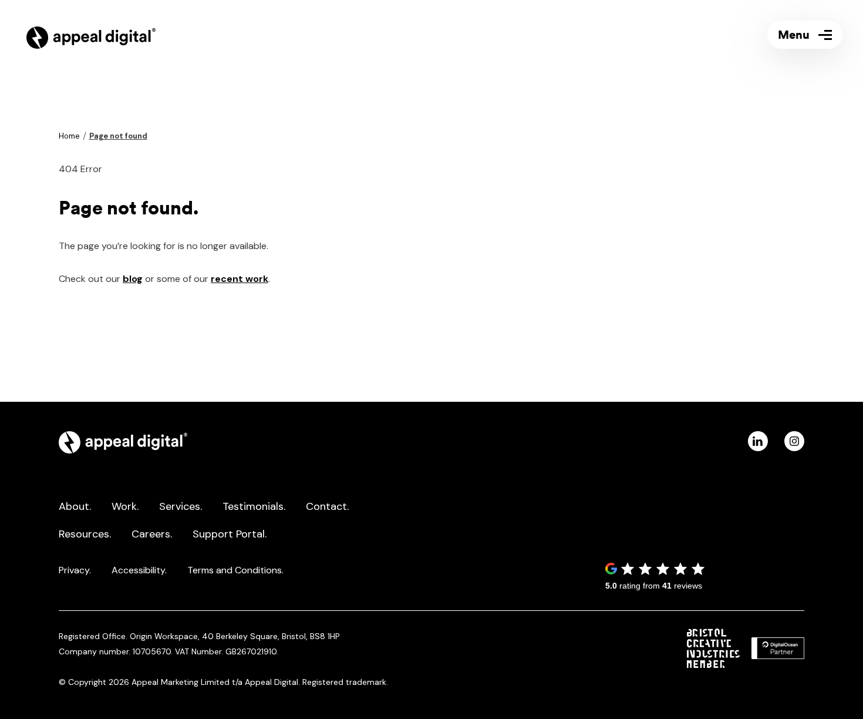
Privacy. (75, 570)
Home (69, 136)
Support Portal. (230, 534)
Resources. (85, 534)
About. (75, 506)
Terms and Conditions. (235, 570)
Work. (125, 506)
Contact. (327, 506)
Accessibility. (139, 570)
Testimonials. (254, 506)
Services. (180, 506)
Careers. (152, 534)
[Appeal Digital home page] (123, 450)
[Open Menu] (804, 35)
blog (133, 279)
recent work (239, 279)
